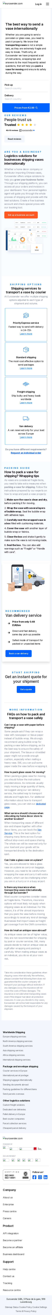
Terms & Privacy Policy (26, 1311)
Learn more (26, 333)
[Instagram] (41, 1177)
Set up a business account (21, 215)
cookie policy (25, 1307)
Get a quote (26, 689)
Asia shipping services (13, 1050)
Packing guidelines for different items (20, 1089)
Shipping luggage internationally (17, 1080)
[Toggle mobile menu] (47, 4)
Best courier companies (13, 1119)
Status (15, 1307)
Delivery (9, 95)
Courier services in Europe (15, 1070)
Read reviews (14, 139)
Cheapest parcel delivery (14, 1128)
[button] (26, 96)
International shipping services (16, 1059)
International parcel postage (15, 1075)
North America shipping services (17, 1041)
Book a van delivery (18, 653)
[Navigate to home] (14, 4)
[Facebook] (35, 1177)
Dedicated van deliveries (14, 1109)
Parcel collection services (14, 1123)
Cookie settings (39, 1307)
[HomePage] (26, 1138)
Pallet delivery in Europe (14, 1114)
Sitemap (8, 1307)
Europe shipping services (14, 1036)
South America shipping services (18, 1046)
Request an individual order (26, 452)
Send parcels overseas (13, 1094)
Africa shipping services (14, 1055)
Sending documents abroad (15, 1084)
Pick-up (9, 84)
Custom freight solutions (14, 1105)
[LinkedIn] (46, 1177)
